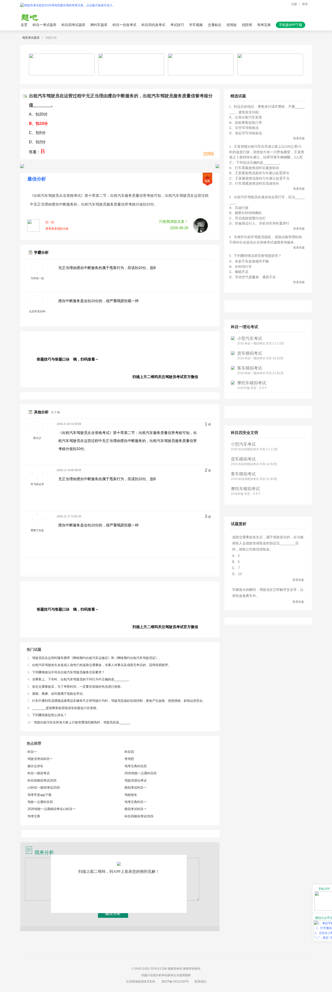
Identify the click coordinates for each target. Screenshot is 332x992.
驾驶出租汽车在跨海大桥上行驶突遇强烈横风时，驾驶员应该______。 (83, 722)
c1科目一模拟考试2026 (43, 787)
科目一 (32, 752)
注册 (294, 4)
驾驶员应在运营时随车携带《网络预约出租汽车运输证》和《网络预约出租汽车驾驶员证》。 (97, 658)
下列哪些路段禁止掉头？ (49, 715)
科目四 (129, 752)
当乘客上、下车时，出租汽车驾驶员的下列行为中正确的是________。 (81, 679)
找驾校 (232, 25)
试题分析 (51, 37)
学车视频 (196, 25)
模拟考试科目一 (135, 787)
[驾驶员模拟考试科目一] (22, 166)
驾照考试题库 (31, 37)
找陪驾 (247, 25)
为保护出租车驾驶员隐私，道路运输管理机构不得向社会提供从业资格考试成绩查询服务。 (267, 242)
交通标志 (214, 25)
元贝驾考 (132, 981)
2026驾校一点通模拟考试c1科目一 (51, 809)
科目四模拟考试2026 (41, 780)
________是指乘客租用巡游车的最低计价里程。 (65, 708)
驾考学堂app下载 (39, 795)
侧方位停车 (35, 766)
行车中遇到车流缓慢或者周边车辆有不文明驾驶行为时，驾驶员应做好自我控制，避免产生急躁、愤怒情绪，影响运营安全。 (119, 701)
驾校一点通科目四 (40, 802)
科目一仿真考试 (124, 25)
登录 (305, 4)
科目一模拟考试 (38, 773)
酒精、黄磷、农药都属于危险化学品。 (59, 693)
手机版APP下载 (290, 25)
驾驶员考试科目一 (40, 759)
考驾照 (129, 759)
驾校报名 (130, 795)
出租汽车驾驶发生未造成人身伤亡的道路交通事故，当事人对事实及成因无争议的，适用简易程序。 (101, 665)
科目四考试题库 (73, 25)
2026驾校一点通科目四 (140, 773)
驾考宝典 (264, 25)
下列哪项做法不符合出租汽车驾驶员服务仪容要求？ (68, 672)
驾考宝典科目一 (135, 802)
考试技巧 (177, 25)
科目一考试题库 (44, 25)
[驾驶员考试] (69, 5)
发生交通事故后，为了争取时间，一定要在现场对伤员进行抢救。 (78, 686)
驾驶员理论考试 (135, 780)
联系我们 (200, 981)
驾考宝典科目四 (135, 766)
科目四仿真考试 (153, 25)
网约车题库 (98, 25)
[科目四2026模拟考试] (217, 166)
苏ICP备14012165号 (175, 981)
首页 (24, 25)
